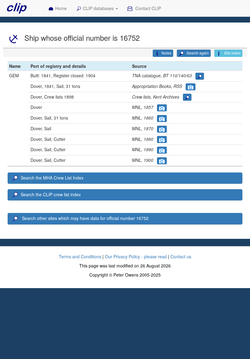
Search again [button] (197, 52)
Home (61, 8)
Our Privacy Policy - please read (136, 256)
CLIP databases (99, 8)
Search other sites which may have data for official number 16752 (84, 218)
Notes (166, 52)
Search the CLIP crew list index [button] (51, 194)
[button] (199, 76)
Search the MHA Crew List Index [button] (52, 178)
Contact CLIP (147, 8)
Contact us (180, 256)
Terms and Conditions (80, 256)
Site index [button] (232, 52)
